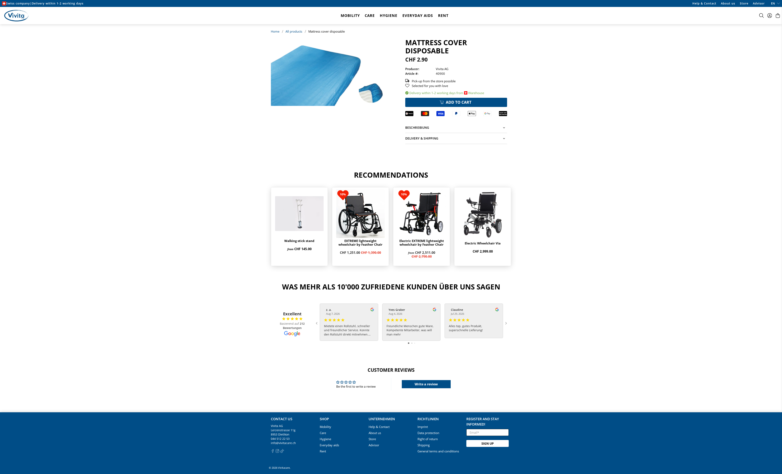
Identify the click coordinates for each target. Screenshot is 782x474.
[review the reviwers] (372, 310)
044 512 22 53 (280, 439)
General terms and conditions (438, 451)
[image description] (330, 72)
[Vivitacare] (16, 15)
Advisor (759, 3)
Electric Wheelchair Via (483, 243)
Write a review (426, 384)
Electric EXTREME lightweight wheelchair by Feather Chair (421, 242)
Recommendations (391, 175)
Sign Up (487, 443)
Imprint (422, 427)
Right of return (427, 439)
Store (744, 3)
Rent (443, 15)
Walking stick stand (299, 241)
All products (294, 31)
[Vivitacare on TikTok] (282, 452)
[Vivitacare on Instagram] (277, 452)
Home (275, 31)
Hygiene (388, 15)
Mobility (350, 15)
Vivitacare (284, 468)
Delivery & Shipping (421, 138)
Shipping (423, 445)
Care (370, 15)
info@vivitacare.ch (283, 443)
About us (728, 3)
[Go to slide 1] (408, 343)
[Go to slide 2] (411, 343)
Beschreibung (417, 127)
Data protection (428, 433)
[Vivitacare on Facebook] (273, 452)
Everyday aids (417, 15)
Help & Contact (704, 3)
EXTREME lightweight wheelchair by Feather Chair (360, 242)
